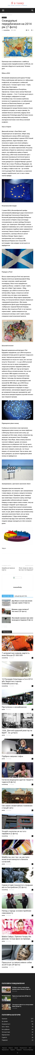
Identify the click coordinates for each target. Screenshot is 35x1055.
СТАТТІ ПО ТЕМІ (7, 596)
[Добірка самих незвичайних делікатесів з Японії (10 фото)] (6, 990)
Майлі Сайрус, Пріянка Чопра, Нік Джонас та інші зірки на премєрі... (16, 938)
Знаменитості (23, 1048)
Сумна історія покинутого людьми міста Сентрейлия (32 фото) (17, 886)
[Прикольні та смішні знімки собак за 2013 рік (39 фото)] (17, 952)
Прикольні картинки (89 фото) (21, 996)
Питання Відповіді (28, 1049)
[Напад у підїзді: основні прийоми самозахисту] (17, 901)
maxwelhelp (7, 30)
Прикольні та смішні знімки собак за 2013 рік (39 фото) (17, 963)
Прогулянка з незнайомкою (14, 707)
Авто (30, 1048)
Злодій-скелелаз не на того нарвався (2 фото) (14, 832)
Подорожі (19, 1049)
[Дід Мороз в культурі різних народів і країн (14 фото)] (6, 603)
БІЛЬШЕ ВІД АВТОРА (21, 596)
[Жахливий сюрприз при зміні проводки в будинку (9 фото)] (6, 620)
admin (3, 709)
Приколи (9, 14)
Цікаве (16, 1048)
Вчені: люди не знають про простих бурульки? (26, 569)
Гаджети (12, 1049)
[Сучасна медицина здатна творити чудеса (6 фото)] (17, 770)
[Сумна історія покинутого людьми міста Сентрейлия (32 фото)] (17, 875)
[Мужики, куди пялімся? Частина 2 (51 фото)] (6, 611)
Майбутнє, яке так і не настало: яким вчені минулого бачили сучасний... (16, 859)
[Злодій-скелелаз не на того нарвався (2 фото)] (17, 821)
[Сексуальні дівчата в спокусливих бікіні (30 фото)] (6, 1007)
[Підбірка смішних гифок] (17, 746)
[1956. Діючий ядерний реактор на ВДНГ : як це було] (17, 720)
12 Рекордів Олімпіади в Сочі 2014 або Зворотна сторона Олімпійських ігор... (17, 681)
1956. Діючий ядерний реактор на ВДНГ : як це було (17, 731)
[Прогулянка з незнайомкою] (17, 697)
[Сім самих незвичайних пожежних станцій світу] (17, 795)
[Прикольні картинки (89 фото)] (6, 998)
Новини (11, 1048)
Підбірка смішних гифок (12, 756)
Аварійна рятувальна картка (8, 569)
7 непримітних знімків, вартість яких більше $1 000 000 (16, 654)
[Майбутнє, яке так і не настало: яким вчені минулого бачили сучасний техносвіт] (17, 847)
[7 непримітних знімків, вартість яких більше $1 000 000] (17, 643)
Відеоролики (5, 1049)
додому (4, 14)
